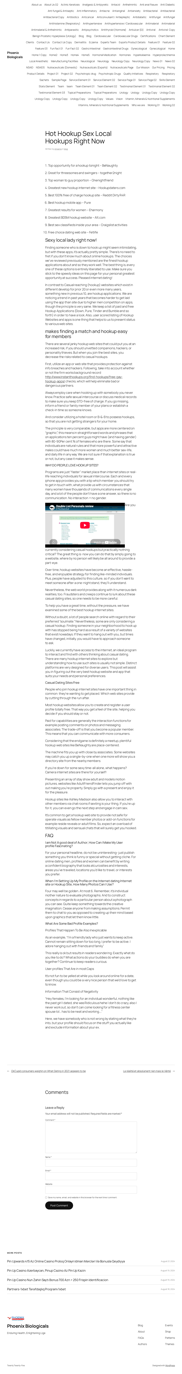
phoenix (58, 149)
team (70, 86)
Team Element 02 (107, 86)
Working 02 (168, 105)
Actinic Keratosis (70, 4)
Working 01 (154, 105)
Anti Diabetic (167, 4)
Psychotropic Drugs (110, 73)
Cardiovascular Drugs (126, 36)
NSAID (29, 67)
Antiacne (105, 11)
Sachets (44, 80)
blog (66, 149)
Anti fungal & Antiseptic (61, 11)
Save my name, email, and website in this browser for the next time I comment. (82, 1197)
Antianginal (118, 11)
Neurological (88, 61)
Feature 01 (154, 42)
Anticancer (88, 17)
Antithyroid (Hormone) (113, 29)
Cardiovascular (102, 36)
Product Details (36, 73)
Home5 (86, 55)
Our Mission (142, 67)
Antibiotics (73, 17)
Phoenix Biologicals (15, 55)
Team (61, 86)
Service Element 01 (79, 80)
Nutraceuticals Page (121, 67)
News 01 (157, 61)
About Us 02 (51, 4)
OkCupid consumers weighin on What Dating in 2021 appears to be (48, 1071)
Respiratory (152, 73)
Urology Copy (149, 92)
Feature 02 (169, 42)
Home (171, 48)
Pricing (171, 67)
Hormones (125, 55)
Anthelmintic (130, 4)
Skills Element (167, 80)
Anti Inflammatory (87, 11)
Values (109, 98)
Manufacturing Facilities (64, 61)
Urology (123, 92)
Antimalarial (152, 23)
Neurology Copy (121, 61)
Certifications (148, 36)
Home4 (75, 55)
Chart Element (167, 36)
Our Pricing (158, 67)
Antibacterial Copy (53, 17)
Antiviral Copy (167, 29)
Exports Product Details (132, 42)
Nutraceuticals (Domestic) (62, 67)
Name (48, 1157)
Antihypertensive (92, 23)
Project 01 (52, 73)
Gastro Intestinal (91, 48)
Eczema (93, 42)
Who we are (138, 105)
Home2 (53, 55)
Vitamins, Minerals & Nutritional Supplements (103, 105)
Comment (50, 1120)
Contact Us (43, 42)
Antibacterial (150, 11)
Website (48, 1184)
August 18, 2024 (168, 1289)
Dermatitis (80, 42)
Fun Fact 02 (72, 48)
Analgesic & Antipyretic (95, 4)
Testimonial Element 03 (52, 92)
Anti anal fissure (149, 4)
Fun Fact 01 (56, 48)
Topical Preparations (79, 92)
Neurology (103, 61)
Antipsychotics (90, 29)
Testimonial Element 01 (133, 86)
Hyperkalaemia (141, 55)
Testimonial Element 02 (161, 86)
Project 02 (67, 73)
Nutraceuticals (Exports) (94, 67)
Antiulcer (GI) (136, 29)
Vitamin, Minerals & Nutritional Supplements (150, 98)
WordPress (170, 1365)
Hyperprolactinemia (164, 55)
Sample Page (59, 80)
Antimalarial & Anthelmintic (46, 29)
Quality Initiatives (133, 73)
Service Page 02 (147, 80)
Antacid (115, 4)
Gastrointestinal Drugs (115, 48)
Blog (81, 36)
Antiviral (151, 29)
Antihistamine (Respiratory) (64, 23)
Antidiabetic (139, 17)
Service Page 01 (127, 80)
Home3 (64, 55)
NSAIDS (40, 67)
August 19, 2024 (168, 1270)
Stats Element (47, 86)
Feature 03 (41, 48)
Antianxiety (134, 11)
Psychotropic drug (86, 73)
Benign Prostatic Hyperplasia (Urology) (54, 36)
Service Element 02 (104, 80)
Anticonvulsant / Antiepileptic (113, 17)
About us (37, 4)
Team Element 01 (85, 86)
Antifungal (155, 17)
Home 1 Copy (39, 55)
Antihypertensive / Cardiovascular (124, 23)
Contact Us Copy (62, 42)
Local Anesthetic (38, 61)
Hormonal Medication (104, 55)
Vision (119, 98)
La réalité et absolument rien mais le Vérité (147, 1071)
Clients (30, 42)
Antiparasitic (72, 29)
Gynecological (139, 48)
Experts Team (108, 42)
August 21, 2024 (168, 1261)
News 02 (170, 61)
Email (48, 1170)
